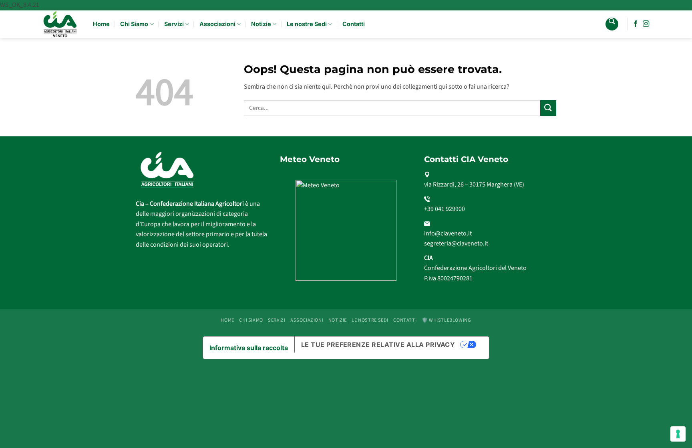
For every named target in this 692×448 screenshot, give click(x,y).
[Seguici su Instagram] (646, 24)
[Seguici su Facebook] (635, 24)
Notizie (261, 23)
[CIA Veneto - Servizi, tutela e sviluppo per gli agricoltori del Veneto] (60, 24)
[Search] (612, 24)
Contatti (353, 23)
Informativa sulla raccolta (248, 348)
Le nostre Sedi (307, 23)
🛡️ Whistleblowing (446, 320)
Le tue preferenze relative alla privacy (378, 345)
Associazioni (217, 23)
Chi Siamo (134, 23)
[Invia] (548, 108)
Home (101, 23)
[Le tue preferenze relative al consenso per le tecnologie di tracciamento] (678, 434)
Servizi (174, 23)
